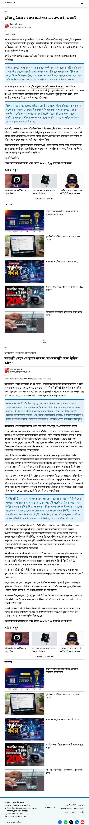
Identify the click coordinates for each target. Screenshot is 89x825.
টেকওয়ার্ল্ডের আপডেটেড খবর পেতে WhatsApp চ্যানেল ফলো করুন (38, 621)
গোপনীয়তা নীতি (71, 805)
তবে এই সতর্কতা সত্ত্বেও (15, 129)
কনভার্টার (81, 812)
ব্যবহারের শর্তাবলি (66, 809)
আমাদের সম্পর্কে (79, 809)
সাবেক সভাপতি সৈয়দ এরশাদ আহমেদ (44, 553)
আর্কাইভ (74, 812)
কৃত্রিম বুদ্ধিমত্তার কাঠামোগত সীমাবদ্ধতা (47, 87)
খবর (6, 12)
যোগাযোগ (81, 805)
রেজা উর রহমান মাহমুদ (15, 476)
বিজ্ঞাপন (66, 812)
